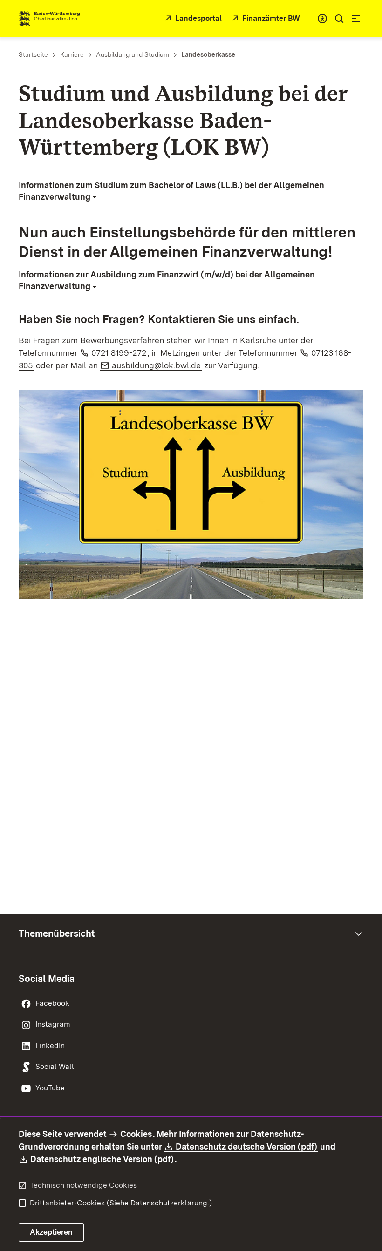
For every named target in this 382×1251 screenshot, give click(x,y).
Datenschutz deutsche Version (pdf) (247, 1146)
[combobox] (322, 18)
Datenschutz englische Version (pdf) (102, 1159)
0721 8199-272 (119, 353)
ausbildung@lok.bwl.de (157, 365)
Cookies (136, 1134)
